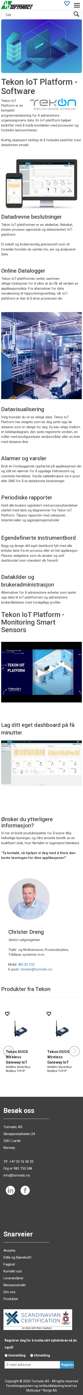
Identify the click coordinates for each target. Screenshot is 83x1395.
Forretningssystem (20, 1386)
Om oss (9, 1292)
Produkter (10, 1299)
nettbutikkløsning (51, 1386)
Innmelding (17, 1355)
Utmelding (42, 1355)
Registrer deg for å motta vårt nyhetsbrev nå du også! (41, 1344)
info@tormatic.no (16, 1175)
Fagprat (9, 1264)
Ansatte (9, 1250)
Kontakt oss (12, 1271)
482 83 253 (26, 964)
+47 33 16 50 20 (21, 1161)
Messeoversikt (14, 1285)
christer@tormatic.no (36, 969)
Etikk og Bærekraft (17, 1257)
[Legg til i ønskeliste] (48, 1013)
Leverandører (13, 1278)
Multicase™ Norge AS (41, 1390)
